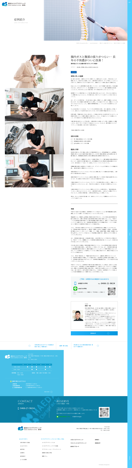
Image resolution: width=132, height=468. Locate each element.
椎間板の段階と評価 (47, 452)
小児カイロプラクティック (77, 439)
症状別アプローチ (75, 446)
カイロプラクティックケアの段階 (50, 446)
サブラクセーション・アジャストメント (51, 449)
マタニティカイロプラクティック (78, 443)
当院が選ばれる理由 (25, 442)
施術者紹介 (23, 456)
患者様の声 (93, 333)
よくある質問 (23, 459)
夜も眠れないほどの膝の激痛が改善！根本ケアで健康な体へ (83, 345)
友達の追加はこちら (64, 416)
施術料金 (22, 449)
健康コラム (44, 456)
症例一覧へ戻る (63, 346)
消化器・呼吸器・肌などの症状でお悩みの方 (87, 67)
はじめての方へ (24, 446)
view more (46, 391)
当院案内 (22, 452)
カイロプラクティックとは (48, 442)
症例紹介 (97, 439)
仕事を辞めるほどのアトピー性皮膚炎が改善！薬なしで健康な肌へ (44, 345)
